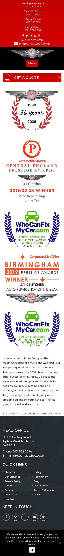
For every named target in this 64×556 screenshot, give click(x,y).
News (37, 494)
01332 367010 (33, 22)
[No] (59, 543)
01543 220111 (33, 14)
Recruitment (41, 476)
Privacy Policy (12, 481)
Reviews (9, 499)
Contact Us (11, 494)
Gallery (37, 472)
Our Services (41, 485)
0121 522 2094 (33, 30)
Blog (36, 481)
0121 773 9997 (33, 6)
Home (8, 485)
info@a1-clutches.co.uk (34, 43)
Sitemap (9, 490)
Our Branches (12, 476)
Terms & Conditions (45, 490)
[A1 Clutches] (32, 53)
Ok (32, 549)
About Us (10, 472)
